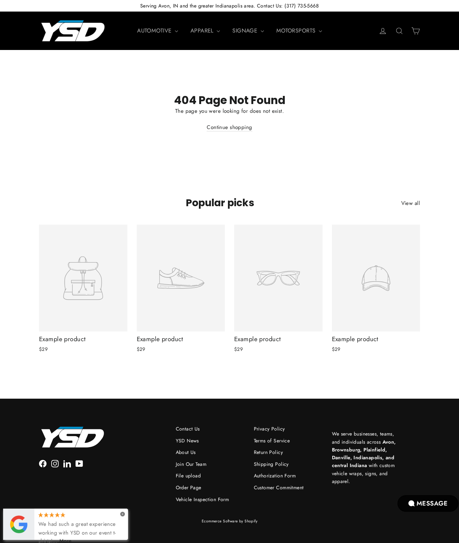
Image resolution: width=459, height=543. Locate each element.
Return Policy (268, 452)
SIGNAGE (245, 31)
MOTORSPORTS (296, 31)
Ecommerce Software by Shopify (229, 521)
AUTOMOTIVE (155, 31)
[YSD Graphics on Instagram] (55, 463)
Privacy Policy (269, 428)
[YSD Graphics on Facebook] (43, 463)
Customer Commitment (279, 487)
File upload (188, 475)
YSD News (187, 440)
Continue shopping (229, 127)
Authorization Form (275, 475)
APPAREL (202, 31)
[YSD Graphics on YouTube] (79, 463)
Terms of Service (272, 440)
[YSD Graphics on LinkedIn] (67, 463)
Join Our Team (191, 464)
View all (410, 203)
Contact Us (188, 428)
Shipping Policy (271, 464)
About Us (186, 452)
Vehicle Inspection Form (202, 499)
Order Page (188, 487)
